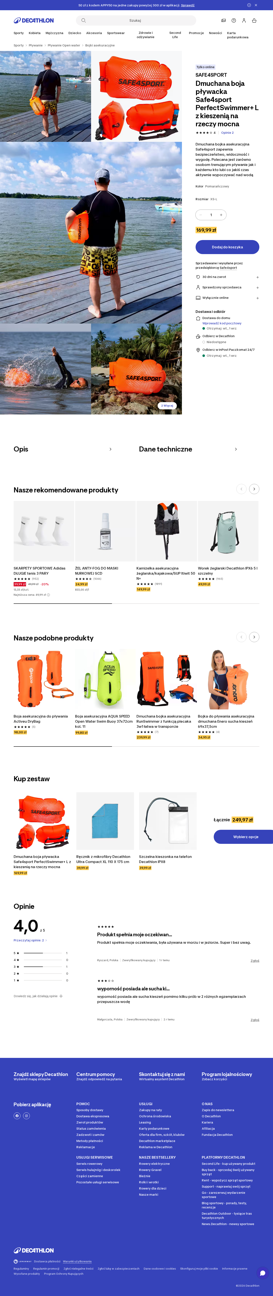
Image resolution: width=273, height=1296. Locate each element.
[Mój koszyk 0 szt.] (254, 20)
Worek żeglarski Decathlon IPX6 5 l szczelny (227, 570)
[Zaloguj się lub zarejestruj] (244, 20)
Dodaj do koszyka (227, 247)
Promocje (196, 33)
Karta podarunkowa (237, 35)
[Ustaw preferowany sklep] (223, 20)
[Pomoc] (234, 20)
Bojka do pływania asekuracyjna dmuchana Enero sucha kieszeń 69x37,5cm (226, 721)
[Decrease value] (201, 215)
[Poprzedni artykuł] (241, 489)
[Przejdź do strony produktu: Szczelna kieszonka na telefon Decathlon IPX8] (168, 821)
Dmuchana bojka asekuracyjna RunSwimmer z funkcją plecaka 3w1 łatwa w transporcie (163, 721)
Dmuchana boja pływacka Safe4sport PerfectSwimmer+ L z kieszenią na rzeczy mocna (42, 861)
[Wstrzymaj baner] (249, 5)
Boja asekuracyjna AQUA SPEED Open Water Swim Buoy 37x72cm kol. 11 (104, 721)
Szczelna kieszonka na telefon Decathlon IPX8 (165, 859)
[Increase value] (221, 215)
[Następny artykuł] (254, 489)
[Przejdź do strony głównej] (34, 20)
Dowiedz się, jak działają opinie (36, 996)
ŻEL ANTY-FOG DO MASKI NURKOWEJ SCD (96, 570)
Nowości (215, 33)
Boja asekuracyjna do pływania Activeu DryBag (41, 719)
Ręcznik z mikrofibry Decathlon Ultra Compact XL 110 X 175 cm (103, 859)
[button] (48, 595)
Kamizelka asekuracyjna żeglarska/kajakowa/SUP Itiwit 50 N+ (165, 573)
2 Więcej (167, 405)
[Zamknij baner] (256, 5)
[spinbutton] (211, 215)
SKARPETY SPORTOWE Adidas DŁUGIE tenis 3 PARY (39, 570)
